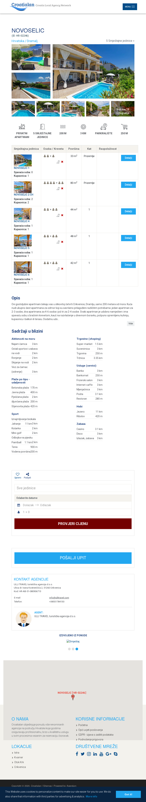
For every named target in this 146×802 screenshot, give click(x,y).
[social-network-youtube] (102, 754)
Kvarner (18, 757)
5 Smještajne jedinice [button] (119, 40)
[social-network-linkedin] (96, 754)
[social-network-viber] (121, 754)
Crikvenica (20, 767)
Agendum (71, 785)
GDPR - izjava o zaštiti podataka (95, 734)
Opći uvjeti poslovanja (90, 729)
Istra (16, 752)
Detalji (128, 157)
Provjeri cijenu (73, 524)
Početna (83, 725)
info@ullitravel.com (59, 597)
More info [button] (91, 796)
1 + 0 (26, 512)
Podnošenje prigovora (90, 739)
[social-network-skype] (116, 754)
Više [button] (131, 323)
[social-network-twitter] (83, 754)
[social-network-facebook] (78, 754)
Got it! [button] (128, 794)
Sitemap (48, 785)
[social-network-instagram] (90, 754)
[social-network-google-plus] (109, 754)
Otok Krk (19, 762)
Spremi (17, 477)
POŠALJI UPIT (73, 558)
